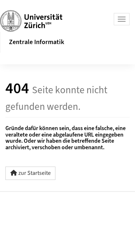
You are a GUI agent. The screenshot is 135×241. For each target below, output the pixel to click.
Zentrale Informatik (36, 42)
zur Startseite (34, 173)
